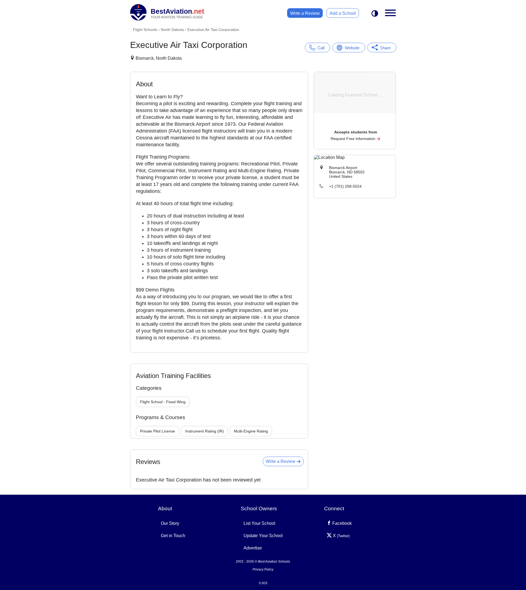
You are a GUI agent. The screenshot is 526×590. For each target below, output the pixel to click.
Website (352, 47)
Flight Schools (145, 29)
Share (385, 47)
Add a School (343, 13)
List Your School (259, 523)
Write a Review (305, 13)
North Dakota (172, 29)
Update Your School (263, 535)
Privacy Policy (263, 569)
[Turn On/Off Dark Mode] (375, 13)
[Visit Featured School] (355, 124)
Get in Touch (173, 535)
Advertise (253, 548)
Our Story (170, 523)
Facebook (341, 523)
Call (321, 47)
